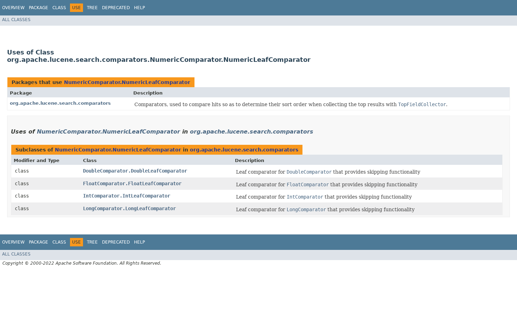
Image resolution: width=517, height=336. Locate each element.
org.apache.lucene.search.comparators (60, 103)
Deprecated (116, 7)
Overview (13, 7)
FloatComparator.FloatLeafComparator (132, 183)
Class (59, 7)
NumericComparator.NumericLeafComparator (127, 82)
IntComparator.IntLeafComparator (126, 196)
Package (38, 7)
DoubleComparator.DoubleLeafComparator (135, 171)
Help (139, 7)
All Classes (16, 19)
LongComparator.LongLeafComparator (129, 208)
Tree (92, 7)
